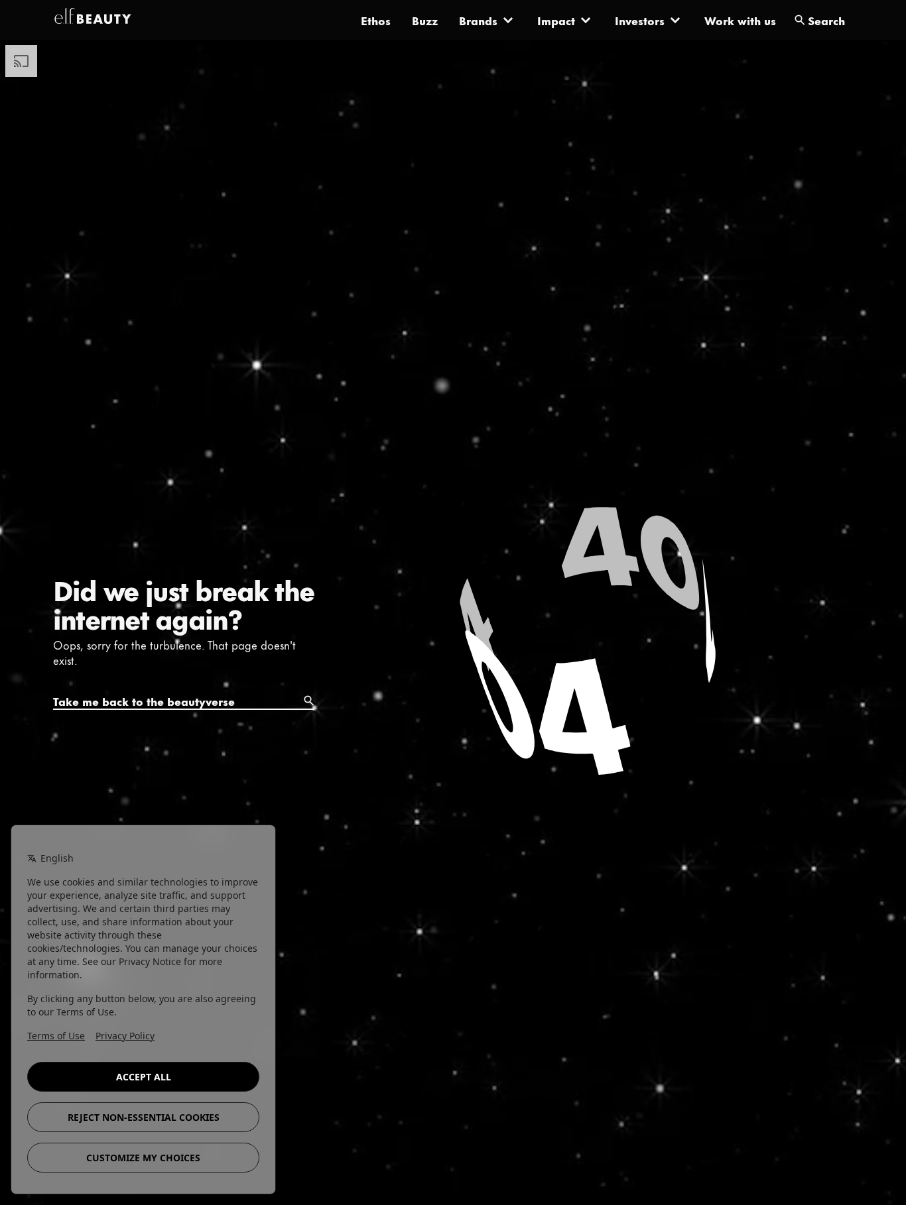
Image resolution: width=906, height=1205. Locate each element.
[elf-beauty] (93, 20)
